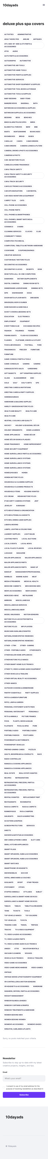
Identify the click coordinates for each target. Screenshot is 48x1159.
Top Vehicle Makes (12, 915)
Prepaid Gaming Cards (14, 749)
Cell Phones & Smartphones (17, 215)
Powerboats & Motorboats (16, 740)
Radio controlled (12, 759)
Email (5, 1072)
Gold (6, 383)
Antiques (37, 39)
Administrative (24, 34)
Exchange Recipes (31, 326)
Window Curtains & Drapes (16, 1005)
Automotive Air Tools (14, 65)
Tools (27, 911)
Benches (28, 117)
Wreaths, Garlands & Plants (17, 1029)
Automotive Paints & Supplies (17, 75)
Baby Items (25, 98)
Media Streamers (12, 581)
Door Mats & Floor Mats (15, 298)
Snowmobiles (10, 873)
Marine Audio (22, 577)
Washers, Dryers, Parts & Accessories (21, 991)
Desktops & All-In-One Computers (20, 274)
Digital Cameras (11, 283)
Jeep (36, 501)
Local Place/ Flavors (14, 548)
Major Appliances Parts (15, 562)
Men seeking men (32, 586)
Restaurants (10, 802)
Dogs (29, 293)
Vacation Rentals (31, 949)
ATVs (6, 51)
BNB (36, 127)
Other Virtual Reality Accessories (20, 678)
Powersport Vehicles (14, 745)
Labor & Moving (11, 525)
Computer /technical (14, 241)
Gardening (32, 369)
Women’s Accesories (13, 1024)
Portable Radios (11, 735)
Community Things (12, 236)
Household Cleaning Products (18, 487)
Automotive (25, 61)
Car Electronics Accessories (18, 186)
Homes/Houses (11, 473)
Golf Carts (26, 383)
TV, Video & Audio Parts (14, 939)
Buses (31, 136)
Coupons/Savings (26, 250)
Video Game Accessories (15, 963)
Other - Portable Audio (15, 650)
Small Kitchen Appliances (16, 844)
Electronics (24, 316)
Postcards (28, 735)
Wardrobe (38, 986)
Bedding (8, 117)
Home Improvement (32, 444)
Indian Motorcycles (26, 496)
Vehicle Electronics (13, 958)
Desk (40, 269)
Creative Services (12, 255)
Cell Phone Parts (12, 210)
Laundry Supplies (12, 534)
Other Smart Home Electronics (18, 664)
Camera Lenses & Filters (31, 146)
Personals (33, 712)
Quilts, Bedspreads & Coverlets (18, 754)
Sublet (39, 892)
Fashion (7, 331)
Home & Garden (33, 430)
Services (30, 826)
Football (29, 345)
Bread (21, 136)
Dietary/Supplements (27, 279)
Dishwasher (17, 293)
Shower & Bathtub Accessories (18, 835)
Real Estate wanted (28, 773)
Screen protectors (13, 826)
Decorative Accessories (15, 265)
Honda (24, 473)
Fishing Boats (10, 335)
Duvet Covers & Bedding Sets (17, 312)
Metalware (28, 595)
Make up (34, 567)
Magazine (20, 553)
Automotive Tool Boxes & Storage (20, 89)
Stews (21, 887)
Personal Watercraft (14, 712)
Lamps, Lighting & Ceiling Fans (18, 529)
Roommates (25, 802)
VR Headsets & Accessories (16, 986)
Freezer (23, 350)
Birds (32, 122)
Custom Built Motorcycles (17, 260)
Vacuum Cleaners (12, 953)
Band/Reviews (10, 103)
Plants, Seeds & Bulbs (23, 721)
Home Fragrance (12, 444)
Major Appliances (12, 558)
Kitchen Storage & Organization (19, 510)
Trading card (10, 925)
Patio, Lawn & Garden (13, 702)
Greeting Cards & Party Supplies (19, 392)
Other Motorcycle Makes (16, 660)
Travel (24, 925)
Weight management (14, 996)
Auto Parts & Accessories (16, 56)
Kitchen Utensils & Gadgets (17, 515)
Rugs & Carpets (11, 807)
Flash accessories (29, 335)
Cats (22, 200)
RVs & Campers (26, 811)
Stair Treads (32, 882)
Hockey (7, 425)
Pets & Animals (11, 716)
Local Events (10, 544)
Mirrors (8, 600)
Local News (26, 544)
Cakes (19, 141)
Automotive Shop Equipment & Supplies (22, 84)
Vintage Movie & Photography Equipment (23, 977)
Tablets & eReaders (33, 906)
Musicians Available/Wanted (17, 631)
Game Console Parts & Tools (17, 359)
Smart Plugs (10, 849)
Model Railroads (12, 614)
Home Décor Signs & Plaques (17, 439)
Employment (10, 321)
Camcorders (32, 141)
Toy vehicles (10, 920)
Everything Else (11, 326)
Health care (31, 411)
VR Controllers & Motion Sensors (20, 982)
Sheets (7, 830)
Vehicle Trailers (35, 958)
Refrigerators (22, 778)
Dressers (34, 298)
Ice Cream (9, 496)
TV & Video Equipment (24, 930)
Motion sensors (31, 614)
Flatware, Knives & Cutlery (28, 340)
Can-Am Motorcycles (14, 160)
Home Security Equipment (16, 449)
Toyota (23, 920)
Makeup (7, 572)
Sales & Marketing (25, 816)
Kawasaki (20, 506)
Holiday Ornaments (13, 430)
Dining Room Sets (31, 283)
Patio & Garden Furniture (15, 697)
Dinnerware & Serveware (15, 288)
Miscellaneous (23, 600)
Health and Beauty (13, 411)
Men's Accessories (13, 591)
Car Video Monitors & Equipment (19, 196)
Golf (15, 383)
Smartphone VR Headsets (15, 868)
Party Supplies (32, 693)
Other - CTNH (10, 645)
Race (39, 754)
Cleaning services (12, 231)
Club (38, 231)
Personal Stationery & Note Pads (19, 707)
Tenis (6, 911)
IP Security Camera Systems (17, 501)
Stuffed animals (11, 892)
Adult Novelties (11, 39)
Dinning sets (37, 288)
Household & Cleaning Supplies (18, 482)
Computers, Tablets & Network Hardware (23, 246)
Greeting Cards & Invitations (17, 387)
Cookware (9, 250)
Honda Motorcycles (13, 477)
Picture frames (29, 716)
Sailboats (8, 816)
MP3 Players (26, 626)
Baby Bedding (10, 98)
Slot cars (35, 840)
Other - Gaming (27, 645)
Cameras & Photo (12, 155)
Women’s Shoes (34, 1024)
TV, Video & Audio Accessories (17, 934)
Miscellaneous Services (15, 605)
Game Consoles (11, 364)
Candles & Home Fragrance (16, 165)
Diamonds (8, 279)
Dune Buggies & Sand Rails (16, 307)
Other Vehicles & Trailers (16, 674)
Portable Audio (11, 731)
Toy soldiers (31, 915)
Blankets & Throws (13, 127)
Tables (7, 906)
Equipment (25, 321)
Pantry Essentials (12, 693)
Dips (6, 293)
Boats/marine (20, 132)
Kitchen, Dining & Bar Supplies (17, 520)
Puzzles (32, 749)
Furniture (35, 350)
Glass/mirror (20, 378)
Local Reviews (34, 548)
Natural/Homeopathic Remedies (18, 636)
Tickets (16, 911)
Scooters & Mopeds (13, 821)
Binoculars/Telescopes (15, 122)
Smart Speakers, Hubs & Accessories (21, 854)
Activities (9, 34)
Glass (7, 378)
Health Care (10, 416)
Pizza (6, 721)
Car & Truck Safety (13, 169)
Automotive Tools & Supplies (17, 94)
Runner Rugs (10, 811)
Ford (39, 345)
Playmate (8, 726)
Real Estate (9, 773)
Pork (35, 726)
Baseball (25, 103)
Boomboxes (9, 136)
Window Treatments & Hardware (19, 1010)
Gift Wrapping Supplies (30, 373)
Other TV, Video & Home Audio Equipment (22, 669)
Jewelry (8, 506)
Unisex (7, 949)
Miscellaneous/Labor (14, 610)
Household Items (12, 491)
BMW (28, 127)
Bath (35, 103)
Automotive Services (14, 80)
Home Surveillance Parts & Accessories (22, 454)
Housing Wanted (31, 491)
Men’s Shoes (31, 591)
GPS (37, 383)
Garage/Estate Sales (14, 369)
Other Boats (35, 650)
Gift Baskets (10, 373)
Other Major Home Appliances (18, 655)
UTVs (16, 949)
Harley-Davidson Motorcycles (18, 406)
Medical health (31, 581)
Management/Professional (27, 572)
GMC (32, 378)
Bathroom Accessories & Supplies (19, 108)
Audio (15, 51)
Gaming (26, 364)
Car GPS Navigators (13, 191)
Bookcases (35, 132)
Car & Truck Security (14, 181)
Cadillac (8, 141)
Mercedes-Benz (11, 595)
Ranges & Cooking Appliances (17, 764)
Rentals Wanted (11, 797)
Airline (26, 39)
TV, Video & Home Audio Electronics (20, 944)
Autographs (10, 61)
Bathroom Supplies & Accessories (19, 113)
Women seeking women (15, 1019)
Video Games (37, 967)
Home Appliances (12, 435)
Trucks (7, 930)
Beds (18, 117)
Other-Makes (10, 683)
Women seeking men (13, 1015)
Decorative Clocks (13, 269)
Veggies (28, 953)
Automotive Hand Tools (15, 70)
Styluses (27, 892)
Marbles (8, 577)
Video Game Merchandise (15, 967)
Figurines (19, 331)
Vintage (8, 972)
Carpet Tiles (10, 200)
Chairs (20, 227)
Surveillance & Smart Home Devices (20, 897)
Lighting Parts (11, 539)
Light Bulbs (29, 534)
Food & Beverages (12, 345)
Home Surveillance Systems (17, 458)
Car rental (31, 191)
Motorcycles (10, 626)
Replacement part (31, 797)
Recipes (7, 778)
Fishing (31, 331)
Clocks (28, 231)
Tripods (34, 925)
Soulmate (8, 882)
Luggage (8, 553)
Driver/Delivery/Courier (15, 302)
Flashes (8, 340)
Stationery (9, 887)
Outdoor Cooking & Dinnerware (19, 688)
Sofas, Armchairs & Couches (17, 878)
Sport (20, 882)
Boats (7, 132)
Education (9, 316)
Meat (34, 577)
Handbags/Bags (11, 397)
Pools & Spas (23, 726)
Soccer (24, 873)
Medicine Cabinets (12, 586)
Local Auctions (29, 539)
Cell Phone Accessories (15, 205)
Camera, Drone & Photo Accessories (21, 151)
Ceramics (8, 227)
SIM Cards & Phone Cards (15, 840)
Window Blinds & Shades (15, 1001)
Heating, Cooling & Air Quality (18, 421)
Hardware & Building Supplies (17, 402)
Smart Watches (11, 863)
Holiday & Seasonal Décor (27, 425)
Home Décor (29, 435)
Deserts (30, 269)
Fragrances (9, 350)
